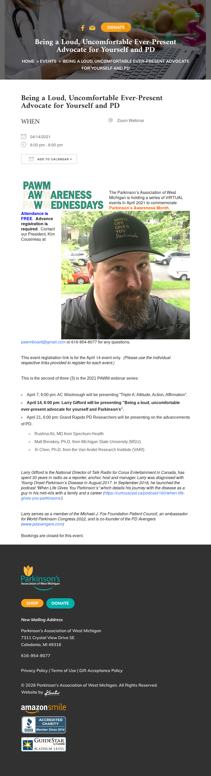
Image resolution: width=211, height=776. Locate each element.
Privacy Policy (34, 670)
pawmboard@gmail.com (43, 342)
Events (48, 61)
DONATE (60, 603)
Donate (116, 27)
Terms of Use (63, 670)
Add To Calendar (52, 159)
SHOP (32, 603)
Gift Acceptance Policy (101, 670)
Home (28, 61)
